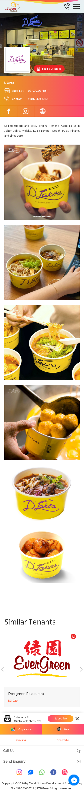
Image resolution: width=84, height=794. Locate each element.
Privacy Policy (63, 740)
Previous (3, 668)
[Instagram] (25, 111)
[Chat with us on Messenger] (73, 780)
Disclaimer (21, 740)
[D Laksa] (42, 218)
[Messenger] (31, 772)
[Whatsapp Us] (42, 772)
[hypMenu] (76, 6)
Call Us (8, 751)
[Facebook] (8, 111)
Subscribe (60, 718)
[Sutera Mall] (13, 6)
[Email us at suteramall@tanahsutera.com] (64, 772)
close (77, 718)
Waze (66, 729)
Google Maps (25, 729)
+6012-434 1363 (38, 98)
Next (81, 668)
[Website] (42, 111)
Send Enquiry (14, 761)
